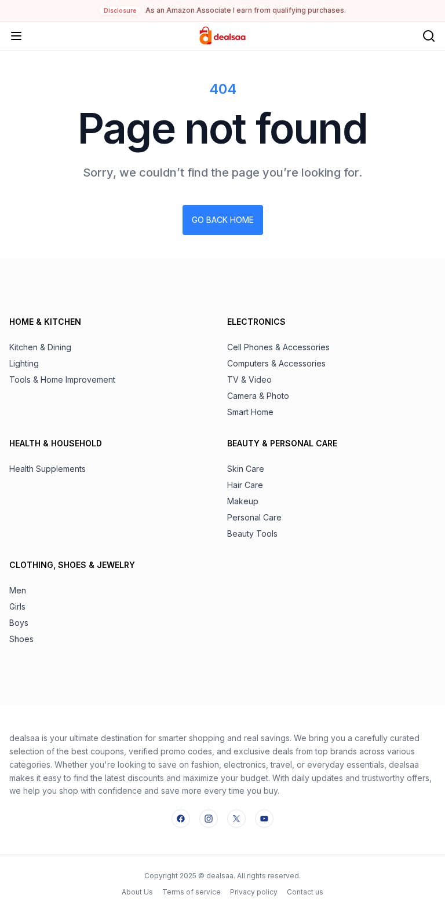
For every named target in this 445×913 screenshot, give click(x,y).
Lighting (24, 363)
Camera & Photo (258, 396)
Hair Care (245, 485)
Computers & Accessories (276, 363)
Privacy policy (254, 892)
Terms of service (191, 892)
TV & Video (249, 379)
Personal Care (254, 517)
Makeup (242, 501)
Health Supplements (47, 469)
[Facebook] (181, 818)
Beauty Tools (252, 533)
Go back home (223, 220)
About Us (137, 892)
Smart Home (250, 412)
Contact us (305, 892)
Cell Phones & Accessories (278, 347)
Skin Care (245, 469)
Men (17, 590)
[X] (236, 818)
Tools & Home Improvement (62, 379)
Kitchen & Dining (40, 347)
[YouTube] (264, 818)
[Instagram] (208, 818)
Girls (17, 606)
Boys (18, 623)
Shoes (21, 639)
